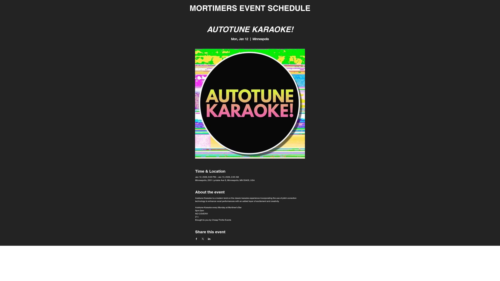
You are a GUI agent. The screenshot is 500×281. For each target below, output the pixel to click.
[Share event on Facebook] (196, 239)
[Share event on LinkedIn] (209, 239)
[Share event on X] (203, 239)
